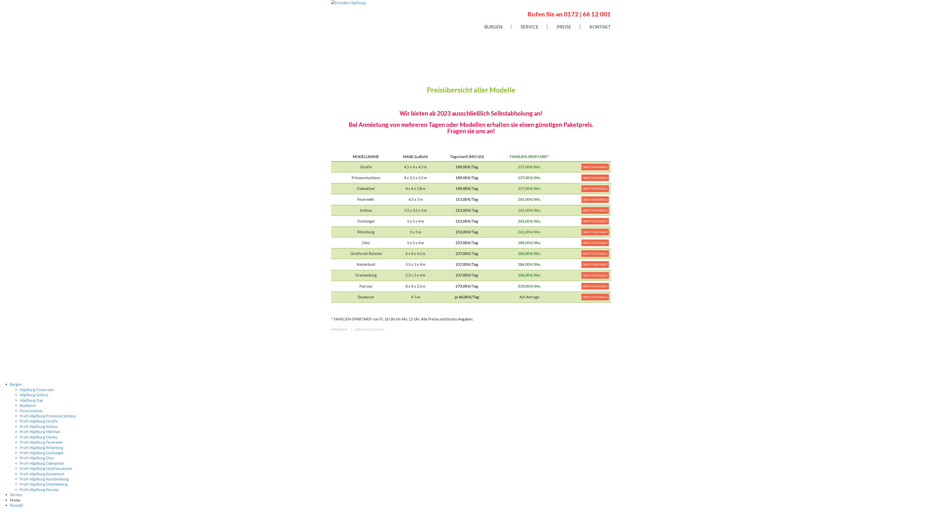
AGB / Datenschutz (369, 329)
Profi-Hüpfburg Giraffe (39, 421)
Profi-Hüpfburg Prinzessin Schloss (48, 416)
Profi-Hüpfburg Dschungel (41, 452)
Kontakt (600, 27)
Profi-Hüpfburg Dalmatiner (42, 463)
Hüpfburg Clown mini (37, 389)
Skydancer (28, 405)
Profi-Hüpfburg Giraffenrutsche (46, 468)
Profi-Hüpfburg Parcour (39, 489)
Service (529, 27)
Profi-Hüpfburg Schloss (39, 426)
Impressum (339, 329)
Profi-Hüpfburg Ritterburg (41, 447)
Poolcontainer (31, 411)
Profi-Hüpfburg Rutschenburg (44, 479)
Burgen (493, 27)
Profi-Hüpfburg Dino (37, 458)
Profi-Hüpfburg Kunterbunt (42, 474)
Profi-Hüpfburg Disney (38, 437)
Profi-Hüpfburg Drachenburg (43, 484)
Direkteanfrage (595, 167)
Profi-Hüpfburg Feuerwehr (41, 442)
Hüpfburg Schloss (34, 395)
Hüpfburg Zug (31, 400)
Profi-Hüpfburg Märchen (40, 431)
